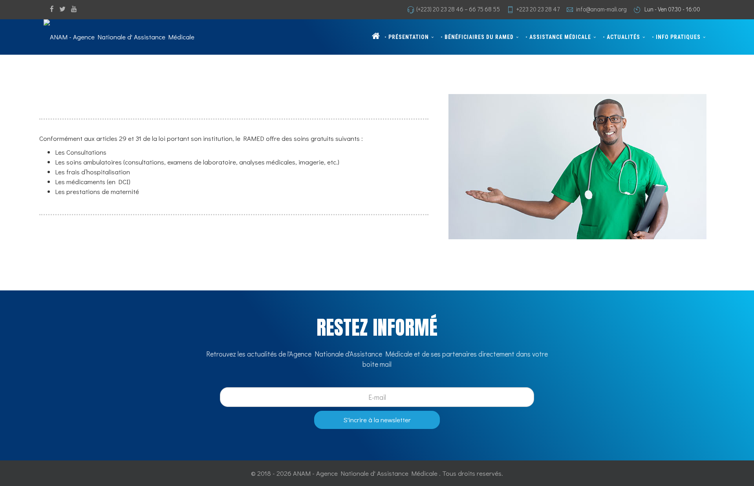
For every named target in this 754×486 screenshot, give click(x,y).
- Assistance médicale (558, 37)
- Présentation (406, 37)
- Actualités (621, 37)
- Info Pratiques (676, 37)
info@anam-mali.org (601, 9)
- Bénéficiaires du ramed (477, 37)
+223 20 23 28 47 (538, 9)
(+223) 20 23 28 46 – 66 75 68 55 (458, 9)
